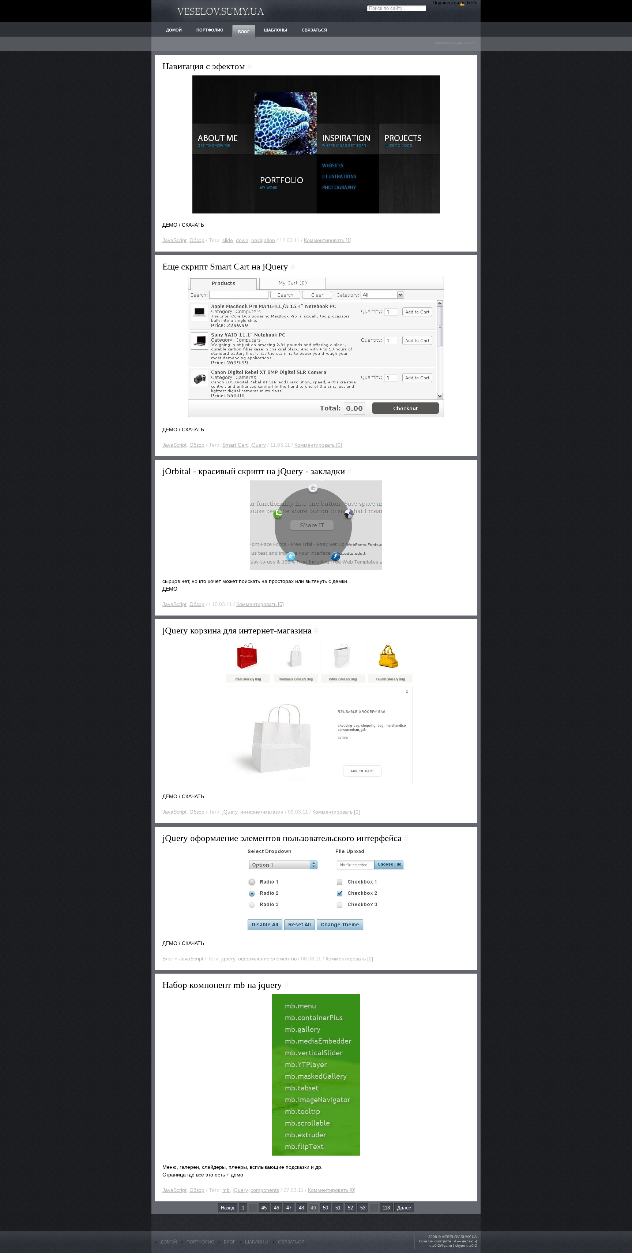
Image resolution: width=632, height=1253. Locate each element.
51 (338, 1208)
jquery (228, 959)
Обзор (196, 240)
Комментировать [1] (327, 240)
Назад (227, 1208)
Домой (169, 1242)
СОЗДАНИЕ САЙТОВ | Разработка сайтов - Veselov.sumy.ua (221, 11)
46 (276, 1208)
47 (288, 1208)
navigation (263, 240)
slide (227, 240)
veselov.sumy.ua (448, 43)
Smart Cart (235, 445)
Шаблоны (256, 1242)
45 (264, 1208)
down (242, 240)
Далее (404, 1208)
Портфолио (200, 1242)
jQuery (258, 445)
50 (325, 1208)
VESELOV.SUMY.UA (459, 1237)
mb (226, 1190)
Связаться (291, 1242)
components (265, 1190)
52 (350, 1208)
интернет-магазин (261, 812)
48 (301, 1208)
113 (386, 1208)
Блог (471, 43)
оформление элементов (267, 959)
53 (362, 1208)
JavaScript (174, 240)
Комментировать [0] (318, 445)
